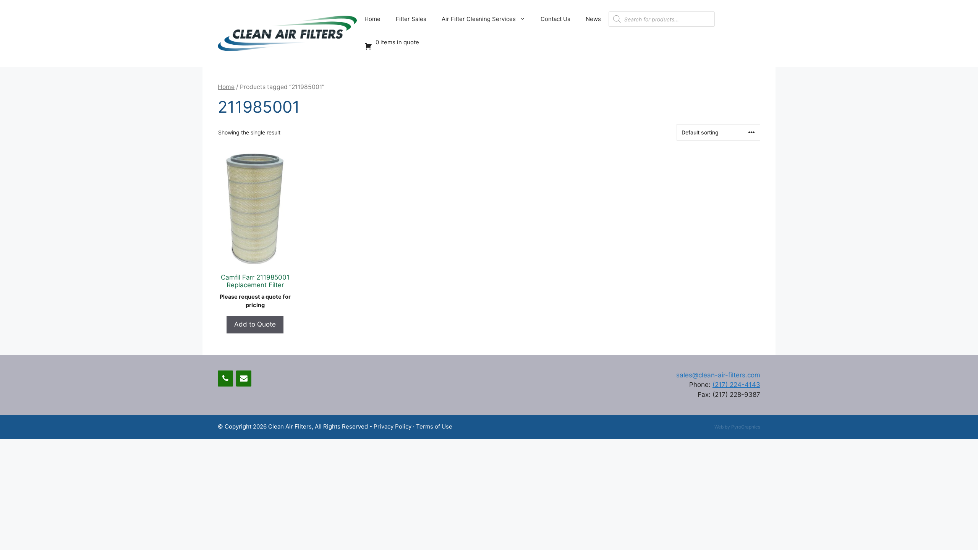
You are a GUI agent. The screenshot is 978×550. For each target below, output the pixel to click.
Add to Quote (255, 324)
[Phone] (225, 378)
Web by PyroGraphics (737, 427)
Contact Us (555, 19)
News (593, 19)
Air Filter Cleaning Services (479, 19)
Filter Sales (411, 19)
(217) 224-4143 (736, 384)
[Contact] (243, 378)
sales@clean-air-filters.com (718, 375)
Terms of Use (434, 426)
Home (372, 19)
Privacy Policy (392, 426)
